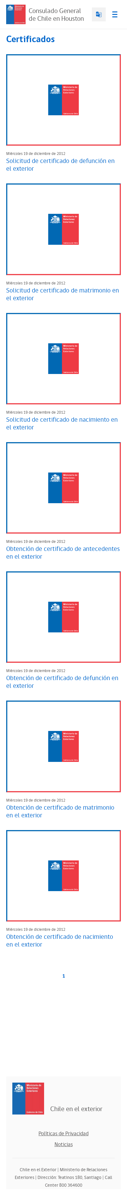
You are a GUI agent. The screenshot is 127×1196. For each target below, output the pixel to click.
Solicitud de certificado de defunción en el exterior (60, 165)
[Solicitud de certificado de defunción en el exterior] (63, 100)
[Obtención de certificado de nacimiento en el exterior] (63, 875)
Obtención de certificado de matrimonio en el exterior (60, 811)
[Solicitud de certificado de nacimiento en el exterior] (63, 358)
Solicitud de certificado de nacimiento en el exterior (62, 423)
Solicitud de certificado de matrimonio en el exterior (62, 294)
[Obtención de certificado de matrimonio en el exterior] (63, 746)
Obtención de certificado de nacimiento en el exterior (59, 940)
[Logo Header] (16, 14)
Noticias (64, 1145)
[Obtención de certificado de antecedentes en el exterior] (63, 488)
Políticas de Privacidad (63, 1134)
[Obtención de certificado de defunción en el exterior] (63, 617)
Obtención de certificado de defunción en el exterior (62, 682)
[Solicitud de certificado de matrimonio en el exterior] (63, 229)
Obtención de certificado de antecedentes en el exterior (63, 552)
